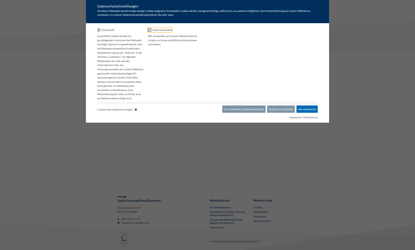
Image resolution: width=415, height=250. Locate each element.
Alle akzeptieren (307, 109)
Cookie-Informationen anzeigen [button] (115, 109)
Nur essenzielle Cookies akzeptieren (244, 109)
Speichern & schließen (281, 109)
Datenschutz (310, 117)
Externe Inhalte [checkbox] (162, 30)
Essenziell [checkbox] (108, 30)
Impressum (295, 117)
